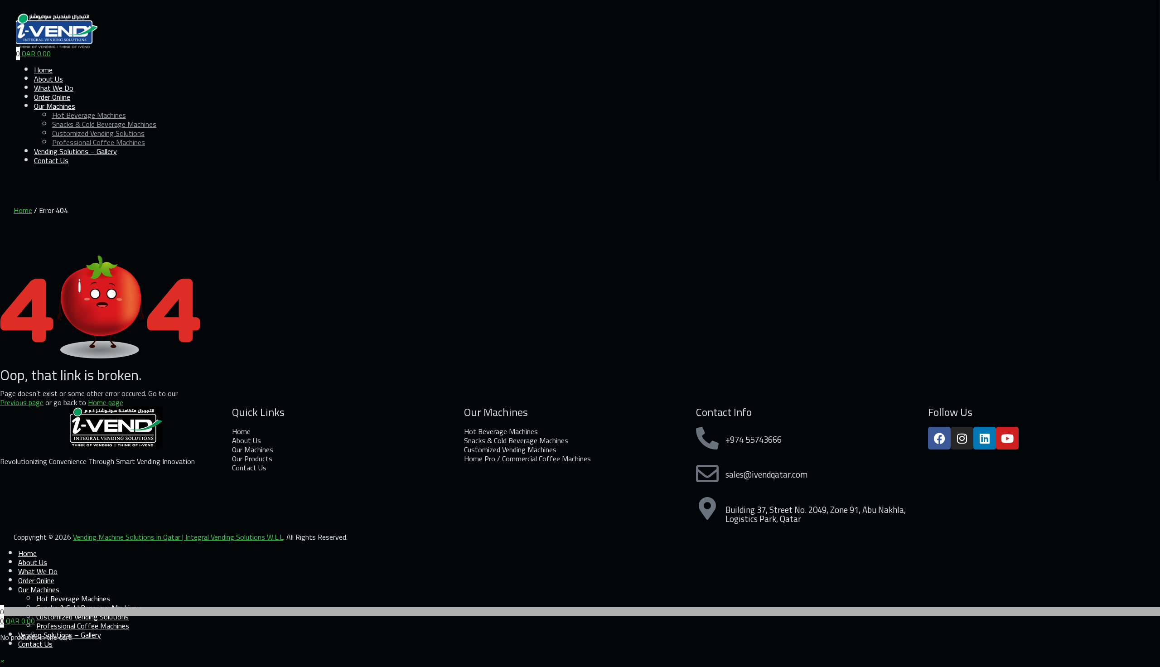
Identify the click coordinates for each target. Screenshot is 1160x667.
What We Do (38, 571)
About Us (32, 562)
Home (23, 210)
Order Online (36, 580)
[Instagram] (962, 438)
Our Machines (38, 589)
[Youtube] (1007, 438)
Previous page (22, 402)
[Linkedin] (984, 438)
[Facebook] (939, 438)
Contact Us (51, 160)
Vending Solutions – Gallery (75, 151)
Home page (105, 402)
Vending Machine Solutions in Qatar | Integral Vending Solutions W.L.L (178, 537)
